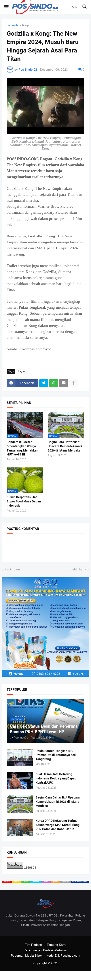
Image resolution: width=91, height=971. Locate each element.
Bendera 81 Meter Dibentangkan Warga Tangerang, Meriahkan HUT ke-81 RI (22, 448)
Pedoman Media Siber (26, 955)
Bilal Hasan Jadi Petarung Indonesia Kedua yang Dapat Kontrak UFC (56, 778)
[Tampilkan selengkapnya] (73, 383)
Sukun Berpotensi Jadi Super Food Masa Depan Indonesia (24, 501)
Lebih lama (78, 569)
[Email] (63, 383)
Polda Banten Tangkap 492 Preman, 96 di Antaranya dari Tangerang (56, 755)
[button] (6, 7)
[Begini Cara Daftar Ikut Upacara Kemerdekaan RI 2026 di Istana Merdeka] (20, 804)
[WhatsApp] (53, 383)
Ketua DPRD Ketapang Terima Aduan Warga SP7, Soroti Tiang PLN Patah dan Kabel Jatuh (58, 825)
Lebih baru (12, 569)
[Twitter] (43, 383)
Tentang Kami (56, 944)
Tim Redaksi (33, 944)
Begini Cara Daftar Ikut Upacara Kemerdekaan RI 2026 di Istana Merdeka (65, 446)
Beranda (13, 25)
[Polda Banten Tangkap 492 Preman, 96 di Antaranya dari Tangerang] (20, 757)
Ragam (27, 25)
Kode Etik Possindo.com (63, 955)
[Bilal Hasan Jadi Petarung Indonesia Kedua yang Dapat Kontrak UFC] (20, 780)
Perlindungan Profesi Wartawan (46, 950)
